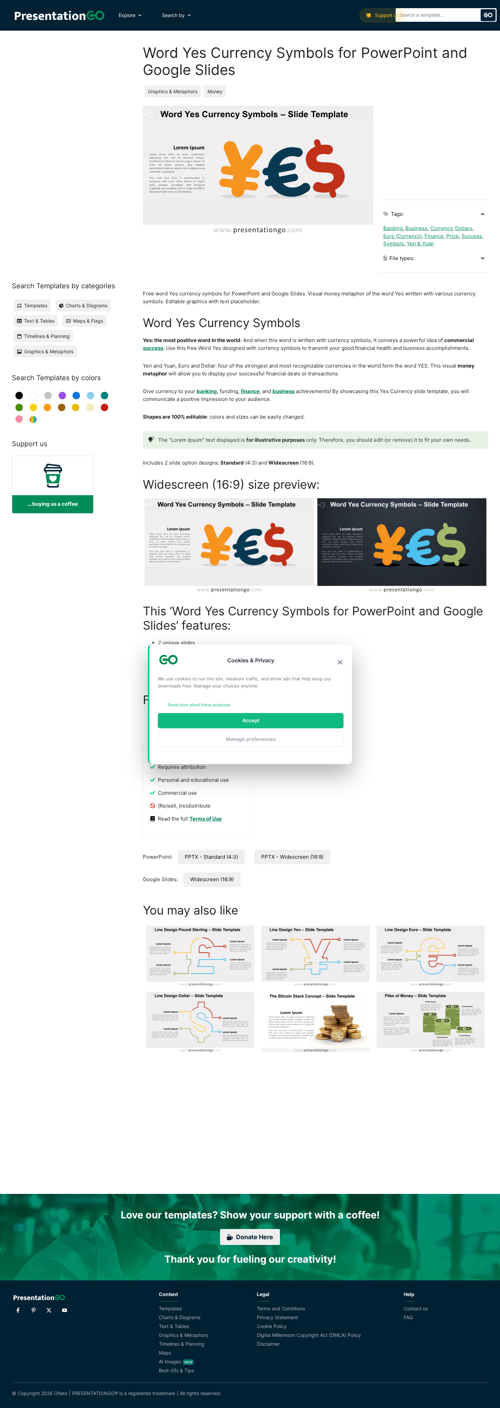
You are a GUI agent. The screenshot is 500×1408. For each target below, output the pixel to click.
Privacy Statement (277, 1317)
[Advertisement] (434, 148)
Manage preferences (251, 739)
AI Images (170, 1361)
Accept (251, 720)
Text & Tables (174, 1326)
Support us (386, 15)
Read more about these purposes (199, 704)
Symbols (393, 243)
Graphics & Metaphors (172, 91)
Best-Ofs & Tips (176, 1370)
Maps (165, 1353)
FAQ (408, 1317)
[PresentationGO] (59, 15)
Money (214, 91)
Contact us (416, 1308)
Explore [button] (127, 15)
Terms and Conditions (281, 1308)
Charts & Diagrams (179, 1317)
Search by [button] (173, 15)
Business (416, 228)
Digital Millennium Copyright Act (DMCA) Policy (309, 1335)
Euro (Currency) (402, 236)
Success (472, 236)
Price (452, 236)
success (153, 348)
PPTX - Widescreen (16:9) (292, 857)
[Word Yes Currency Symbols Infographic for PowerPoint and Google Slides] (402, 546)
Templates (170, 1308)
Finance (434, 236)
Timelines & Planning (181, 1344)
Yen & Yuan (420, 243)
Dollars (463, 228)
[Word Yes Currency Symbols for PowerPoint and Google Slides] (229, 546)
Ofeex (61, 1393)
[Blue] (76, 396)
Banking (393, 228)
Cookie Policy (272, 1326)
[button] (340, 662)
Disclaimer (268, 1344)
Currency (441, 228)
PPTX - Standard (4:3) (211, 857)
